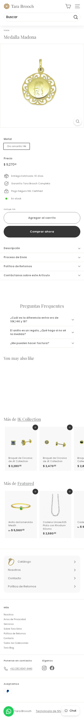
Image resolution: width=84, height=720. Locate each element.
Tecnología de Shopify (51, 711)
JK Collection (29, 419)
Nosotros (9, 614)
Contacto (9, 638)
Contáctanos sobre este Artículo (27, 275)
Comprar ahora (42, 232)
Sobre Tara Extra (13, 628)
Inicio (6, 30)
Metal (8, 139)
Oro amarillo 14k (16, 146)
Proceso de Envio (15, 257)
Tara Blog (9, 647)
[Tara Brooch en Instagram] (44, 668)
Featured (25, 483)
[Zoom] (78, 121)
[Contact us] (8, 711)
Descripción (12, 248)
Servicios (9, 624)
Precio (8, 158)
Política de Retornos (18, 266)
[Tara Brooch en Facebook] (52, 668)
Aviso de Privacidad (15, 619)
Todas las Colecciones (16, 643)
